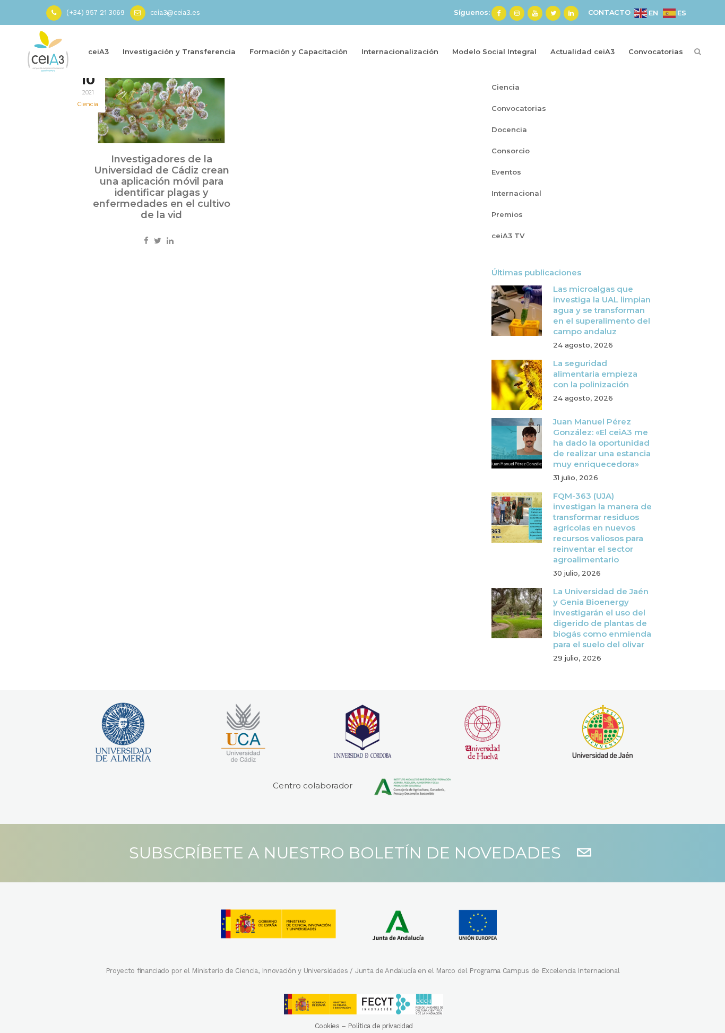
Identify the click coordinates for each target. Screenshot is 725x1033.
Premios (507, 214)
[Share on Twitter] (157, 241)
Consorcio (510, 150)
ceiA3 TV (507, 235)
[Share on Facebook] (146, 241)
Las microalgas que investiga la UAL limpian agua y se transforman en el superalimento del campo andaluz (602, 310)
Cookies (327, 1026)
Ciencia (87, 104)
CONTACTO (609, 12)
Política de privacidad (380, 1026)
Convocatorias (518, 108)
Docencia (509, 129)
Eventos (506, 172)
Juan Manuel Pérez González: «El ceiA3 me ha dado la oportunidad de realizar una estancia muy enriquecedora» (602, 442)
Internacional (516, 193)
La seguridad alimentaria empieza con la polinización (595, 373)
